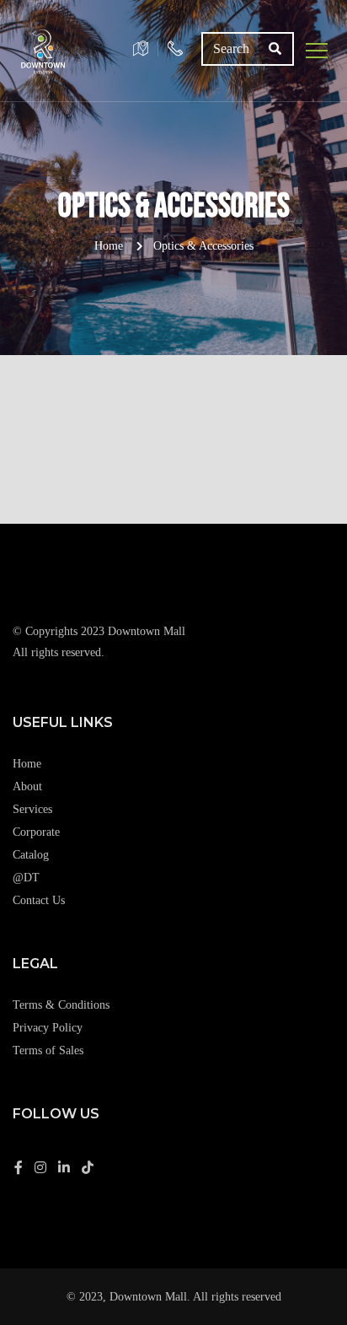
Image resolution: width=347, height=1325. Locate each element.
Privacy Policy (48, 1027)
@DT (26, 877)
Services (32, 809)
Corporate (36, 832)
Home (108, 246)
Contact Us (39, 900)
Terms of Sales (48, 1050)
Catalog (31, 854)
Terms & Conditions (61, 1005)
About (27, 786)
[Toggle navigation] (317, 51)
